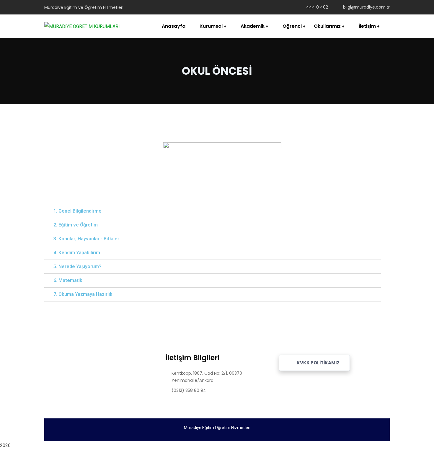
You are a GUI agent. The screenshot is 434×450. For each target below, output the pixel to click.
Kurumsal (211, 26)
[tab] (212, 211)
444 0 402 (317, 7)
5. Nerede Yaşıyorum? (77, 266)
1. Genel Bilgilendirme (77, 211)
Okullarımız (327, 26)
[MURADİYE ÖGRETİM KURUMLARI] (82, 26)
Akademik (253, 26)
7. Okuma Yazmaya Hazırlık (82, 294)
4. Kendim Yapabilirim (76, 252)
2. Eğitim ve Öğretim (75, 225)
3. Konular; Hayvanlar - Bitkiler (86, 239)
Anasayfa (173, 26)
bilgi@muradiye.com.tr (366, 7)
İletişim (367, 26)
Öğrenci (292, 26)
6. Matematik (67, 280)
